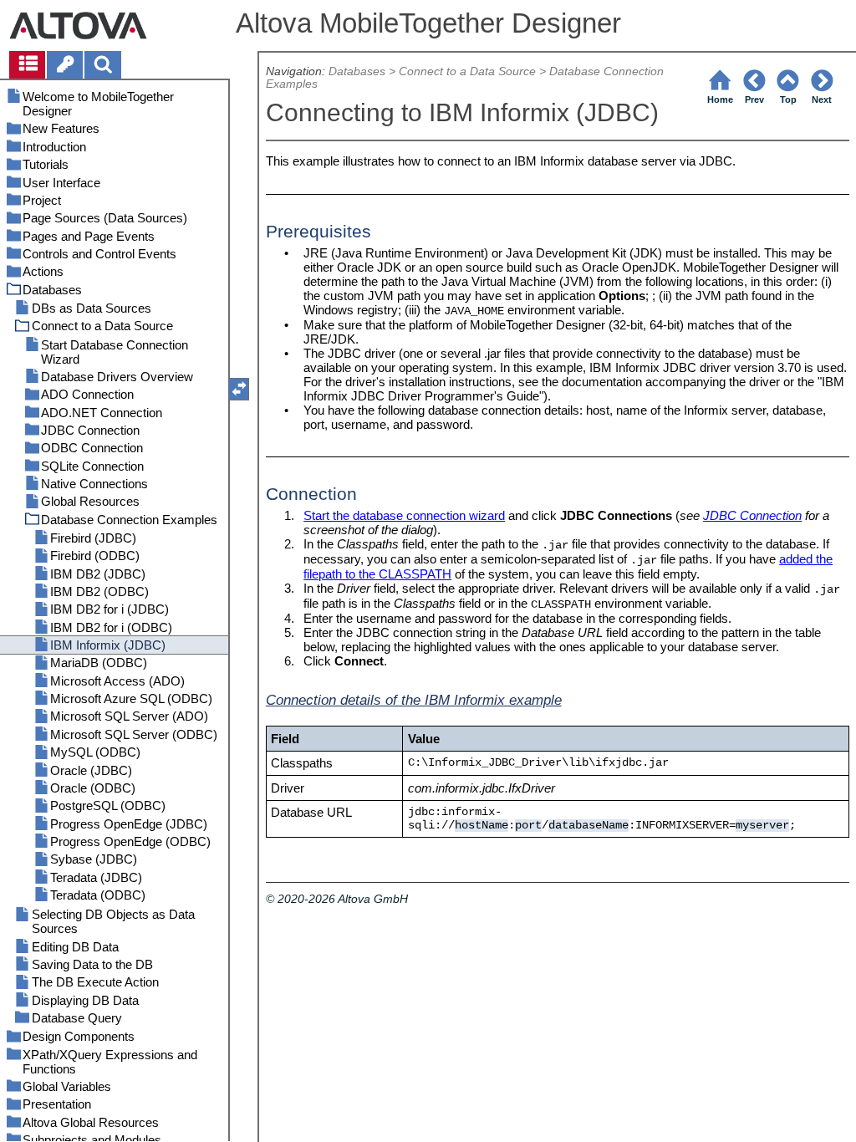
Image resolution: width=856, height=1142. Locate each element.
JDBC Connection (752, 515)
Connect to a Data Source (467, 71)
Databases (357, 71)
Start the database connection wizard (404, 515)
